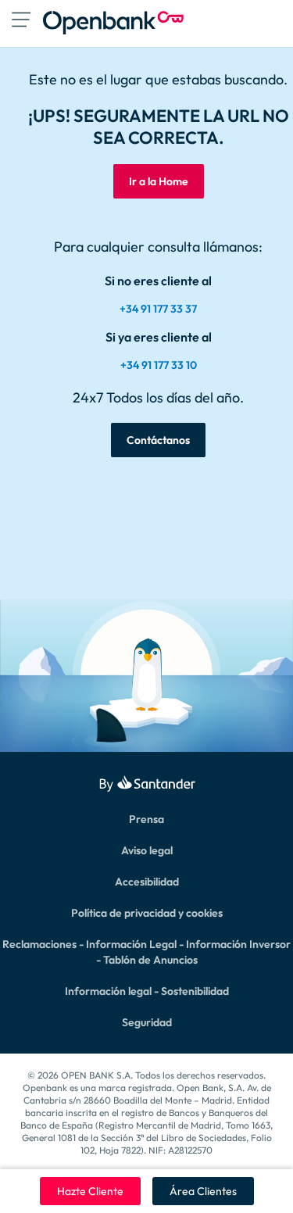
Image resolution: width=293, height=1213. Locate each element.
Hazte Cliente (90, 1191)
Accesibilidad (147, 882)
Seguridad (147, 1022)
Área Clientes (203, 1191)
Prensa (146, 819)
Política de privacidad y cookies (147, 913)
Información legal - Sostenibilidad (147, 991)
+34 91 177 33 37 (158, 309)
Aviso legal (147, 850)
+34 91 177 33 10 (158, 365)
